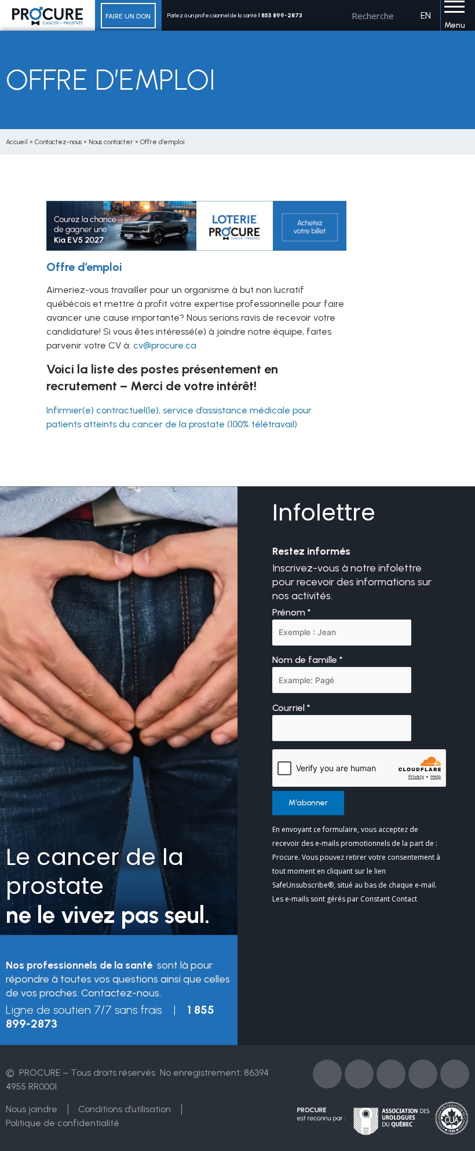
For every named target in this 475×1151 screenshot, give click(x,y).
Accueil (17, 142)
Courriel (291, 707)
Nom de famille (307, 659)
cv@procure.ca (164, 345)
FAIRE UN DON (128, 16)
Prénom (291, 612)
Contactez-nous (58, 142)
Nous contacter (111, 142)
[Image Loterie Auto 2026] (196, 224)
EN (426, 15)
